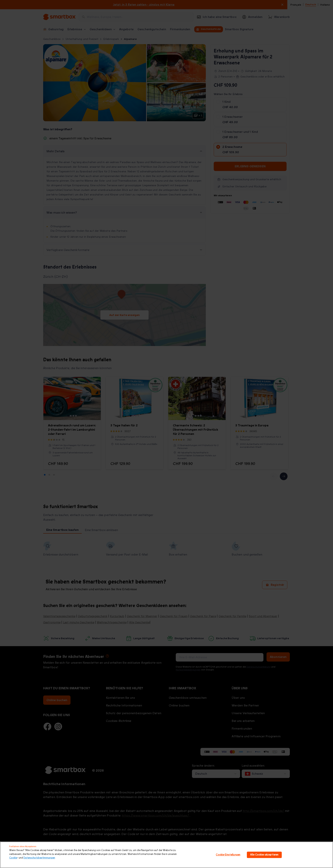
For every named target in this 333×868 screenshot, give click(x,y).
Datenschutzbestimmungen (39, 858)
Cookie (13, 858)
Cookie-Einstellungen (228, 854)
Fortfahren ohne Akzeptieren (22, 846)
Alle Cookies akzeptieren (264, 854)
